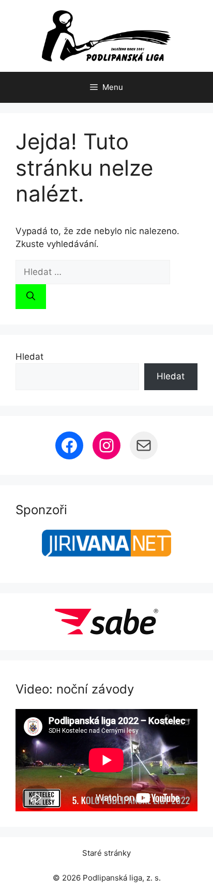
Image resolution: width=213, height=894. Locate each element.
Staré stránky (106, 853)
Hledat (29, 356)
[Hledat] (31, 296)
